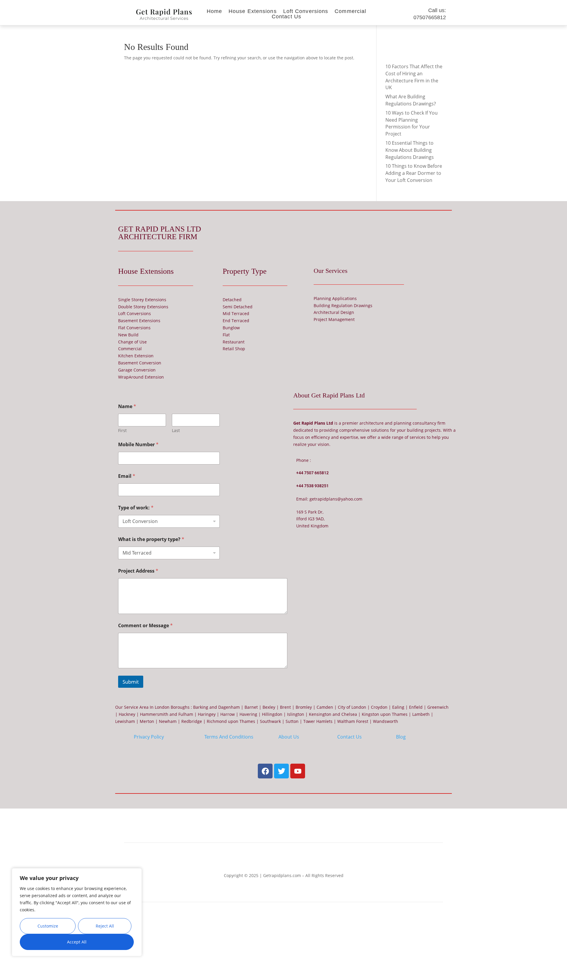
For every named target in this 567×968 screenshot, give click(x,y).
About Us (288, 737)
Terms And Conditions (228, 737)
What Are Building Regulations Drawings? (410, 100)
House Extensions (253, 12)
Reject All (105, 926)
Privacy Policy (149, 737)
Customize (48, 926)
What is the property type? (151, 539)
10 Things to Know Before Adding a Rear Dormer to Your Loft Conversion (413, 173)
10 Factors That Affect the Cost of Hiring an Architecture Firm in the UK (413, 77)
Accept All (77, 942)
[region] (77, 912)
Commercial (350, 12)
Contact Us (286, 18)
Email (126, 476)
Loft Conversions (305, 12)
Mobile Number (138, 444)
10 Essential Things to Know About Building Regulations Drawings (409, 150)
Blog (401, 737)
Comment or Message (145, 625)
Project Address (138, 571)
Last (176, 430)
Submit (131, 681)
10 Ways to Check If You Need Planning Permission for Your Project (411, 123)
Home (214, 12)
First (122, 430)
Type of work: (136, 508)
